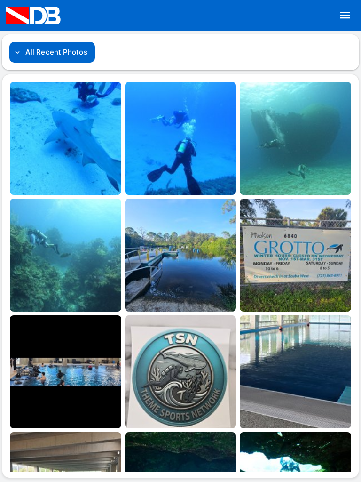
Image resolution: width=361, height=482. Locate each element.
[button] (345, 15)
